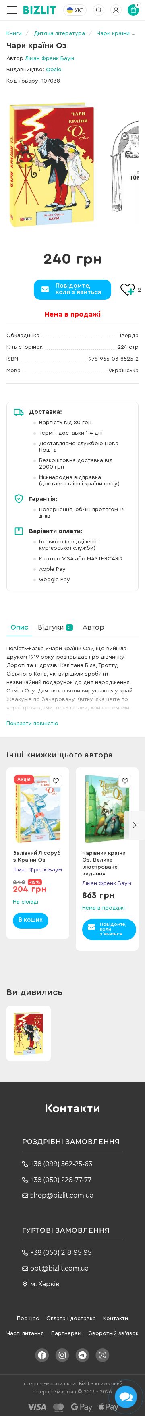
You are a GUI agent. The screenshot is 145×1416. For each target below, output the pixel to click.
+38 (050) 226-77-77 (60, 1180)
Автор (93, 627)
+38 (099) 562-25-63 (61, 1164)
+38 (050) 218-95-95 (60, 1252)
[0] (51, 164)
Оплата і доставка (71, 1318)
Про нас (28, 1318)
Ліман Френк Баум (49, 58)
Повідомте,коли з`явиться (79, 288)
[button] (134, 825)
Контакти (115, 1318)
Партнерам (66, 1333)
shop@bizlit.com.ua (61, 1195)
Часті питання (25, 1333)
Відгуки (54, 627)
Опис (19, 627)
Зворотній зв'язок (114, 1333)
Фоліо (54, 70)
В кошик (31, 920)
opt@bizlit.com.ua (59, 1268)
